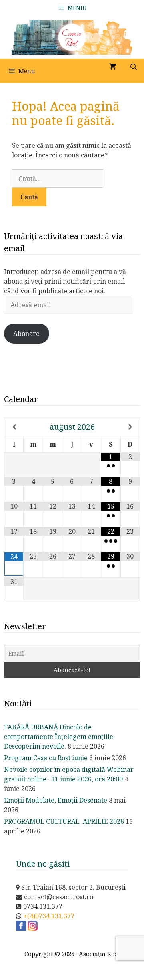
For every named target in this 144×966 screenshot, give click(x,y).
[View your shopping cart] (113, 67)
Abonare (26, 333)
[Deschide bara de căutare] (133, 67)
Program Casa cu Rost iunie (46, 757)
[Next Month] (130, 427)
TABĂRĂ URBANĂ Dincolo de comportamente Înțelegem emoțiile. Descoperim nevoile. (59, 736)
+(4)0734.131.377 (48, 916)
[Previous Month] (14, 427)
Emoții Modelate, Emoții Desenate (55, 800)
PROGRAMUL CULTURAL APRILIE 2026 (64, 821)
